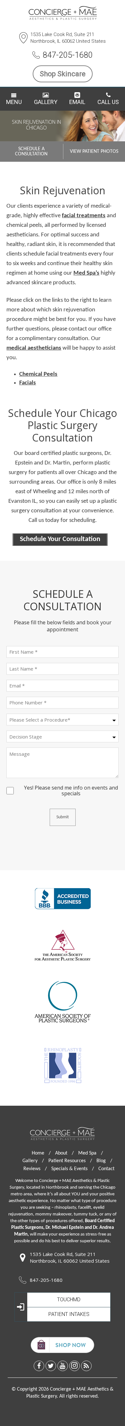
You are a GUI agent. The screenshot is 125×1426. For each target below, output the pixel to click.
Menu (14, 102)
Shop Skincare (63, 74)
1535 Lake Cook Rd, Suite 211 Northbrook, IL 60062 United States (68, 38)
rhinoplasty (65, 1207)
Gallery (45, 102)
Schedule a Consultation (31, 151)
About (64, 1153)
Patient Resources (70, 1160)
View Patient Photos (94, 151)
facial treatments (83, 216)
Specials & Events (72, 1168)
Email (77, 102)
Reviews (35, 1168)
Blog (104, 1160)
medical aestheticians (33, 348)
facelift (84, 1207)
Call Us (108, 102)
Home (41, 1153)
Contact (106, 1168)
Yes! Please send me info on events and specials (71, 788)
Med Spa (90, 1153)
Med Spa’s (86, 273)
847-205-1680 (68, 55)
